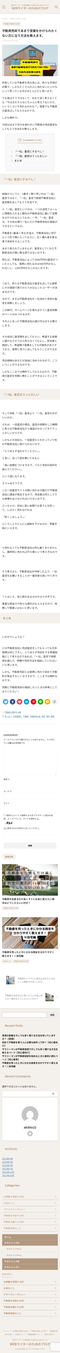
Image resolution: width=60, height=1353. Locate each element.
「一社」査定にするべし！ (29, 151)
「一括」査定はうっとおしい (30, 156)
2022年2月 (7, 1165)
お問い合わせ (49, 1334)
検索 (52, 1015)
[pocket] (19, 702)
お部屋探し (17, 716)
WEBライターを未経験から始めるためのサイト (30, 1340)
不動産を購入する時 (13, 1221)
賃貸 (52, 716)
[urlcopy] (54, 702)
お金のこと (9, 1203)
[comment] (47, 702)
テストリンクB (11, 1261)
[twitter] (5, 702)
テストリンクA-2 (13, 1255)
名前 (6, 779)
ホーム (7, 1237)
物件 (48, 716)
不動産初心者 (35, 716)
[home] (30, 1133)
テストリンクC (11, 1267)
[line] (40, 702)
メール (7, 791)
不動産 (26, 716)
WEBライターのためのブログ (30, 8)
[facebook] (12, 702)
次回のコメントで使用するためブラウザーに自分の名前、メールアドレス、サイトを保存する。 (28, 817)
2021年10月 (8, 1175)
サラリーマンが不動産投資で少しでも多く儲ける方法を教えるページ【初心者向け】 (30, 1050)
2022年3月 (7, 1162)
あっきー (8, 716)
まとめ (17, 160)
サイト (6, 803)
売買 (43, 716)
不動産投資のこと (12, 1228)
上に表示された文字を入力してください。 (22, 828)
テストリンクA (11, 1242)
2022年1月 (7, 1168)
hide (38, 140)
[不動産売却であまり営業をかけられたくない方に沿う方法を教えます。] (26, 702)
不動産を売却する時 (13, 712)
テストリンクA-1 (13, 1248)
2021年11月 (8, 1172)
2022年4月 (7, 1158)
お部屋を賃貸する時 (13, 1196)
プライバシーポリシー (14, 1209)
